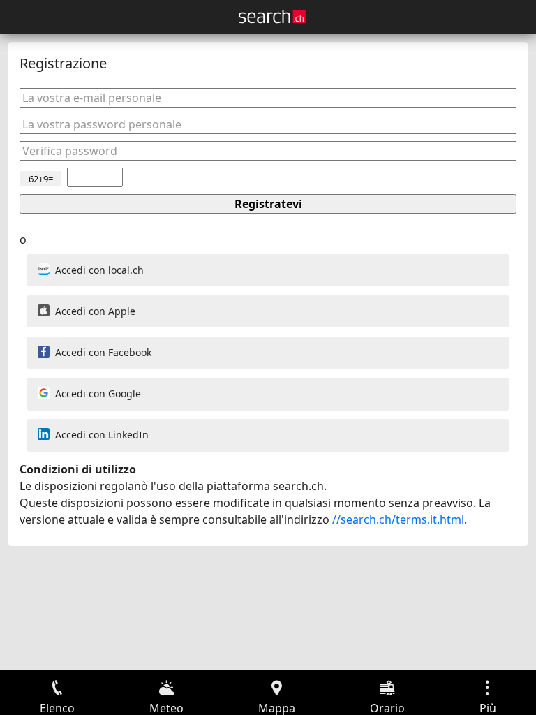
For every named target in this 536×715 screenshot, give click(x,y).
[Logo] (272, 17)
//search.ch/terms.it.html (398, 519)
